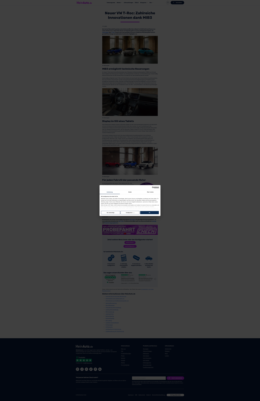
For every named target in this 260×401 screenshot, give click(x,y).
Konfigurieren (129, 212)
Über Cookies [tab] (150, 192)
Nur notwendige (110, 212)
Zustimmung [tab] (110, 192)
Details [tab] (130, 192)
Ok (149, 212)
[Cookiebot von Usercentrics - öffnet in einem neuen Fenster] (153, 188)
